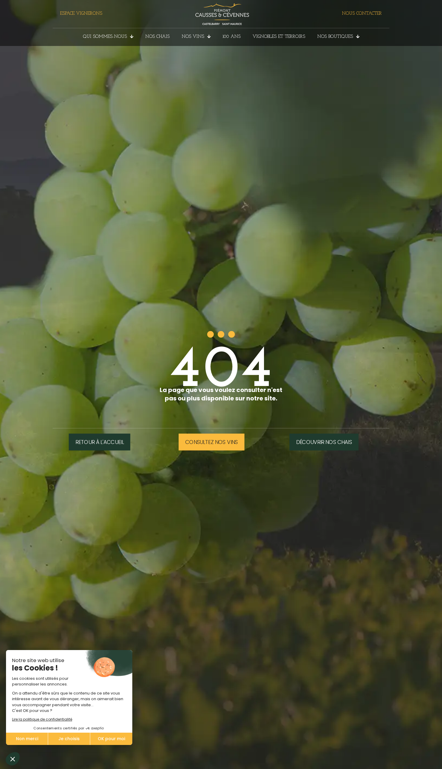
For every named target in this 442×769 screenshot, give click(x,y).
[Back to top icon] (413, 756)
